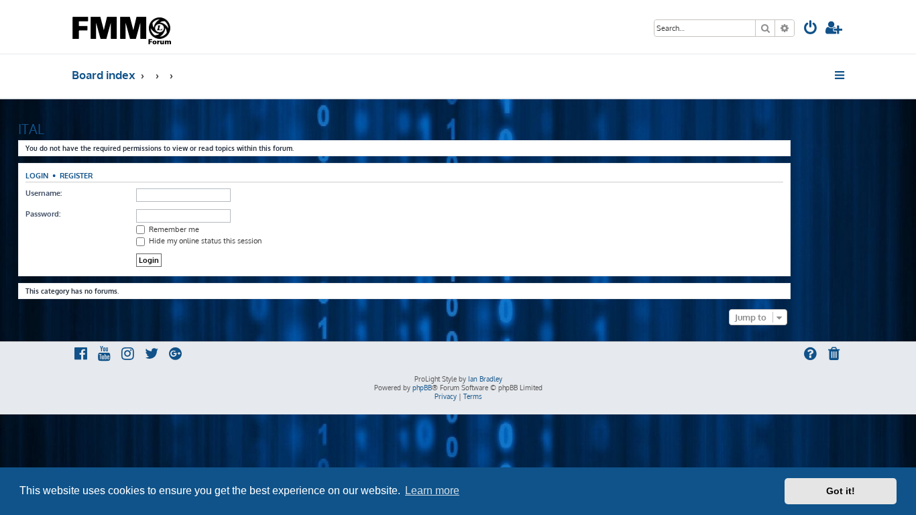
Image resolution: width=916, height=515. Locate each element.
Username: (43, 193)
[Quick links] (841, 75)
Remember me (173, 229)
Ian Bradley (485, 379)
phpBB (422, 388)
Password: (42, 214)
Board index (103, 75)
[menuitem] (810, 29)
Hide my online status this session (204, 240)
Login (36, 175)
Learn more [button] (432, 490)
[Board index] (123, 27)
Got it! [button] (840, 490)
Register (76, 175)
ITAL (31, 128)
